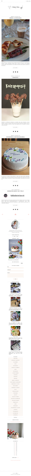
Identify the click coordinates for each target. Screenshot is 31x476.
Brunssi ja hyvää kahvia (15, 18)
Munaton (15, 378)
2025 (15, 442)
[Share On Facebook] (15, 72)
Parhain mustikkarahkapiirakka (15, 321)
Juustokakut (15, 365)
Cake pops (15, 358)
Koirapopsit (15, 77)
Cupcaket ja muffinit (16, 360)
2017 (15, 446)
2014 (15, 449)
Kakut (15, 369)
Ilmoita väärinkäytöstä (15, 460)
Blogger (18, 457)
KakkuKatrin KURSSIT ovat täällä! (15, 191)
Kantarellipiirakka (15, 336)
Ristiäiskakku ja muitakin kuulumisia (15, 137)
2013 (15, 450)
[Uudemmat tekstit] (3, 214)
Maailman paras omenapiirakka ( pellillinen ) (15, 307)
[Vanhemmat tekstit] (28, 214)
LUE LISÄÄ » (15, 67)
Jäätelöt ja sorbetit (16, 367)
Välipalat (15, 409)
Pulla (15, 389)
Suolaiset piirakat (15, 400)
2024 (15, 443)
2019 (15, 444)
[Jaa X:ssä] (13, 72)
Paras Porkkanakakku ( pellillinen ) (15, 350)
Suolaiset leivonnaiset (15, 398)
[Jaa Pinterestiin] (17, 72)
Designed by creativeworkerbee (15, 474)
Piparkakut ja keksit (15, 387)
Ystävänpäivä (15, 411)
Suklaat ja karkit (15, 396)
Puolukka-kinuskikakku (15, 421)
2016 (15, 447)
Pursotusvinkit (16, 391)
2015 (15, 448)
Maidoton (15, 376)
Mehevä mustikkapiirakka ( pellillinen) (15, 293)
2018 (15, 445)
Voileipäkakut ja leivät (15, 407)
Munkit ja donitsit (15, 380)
